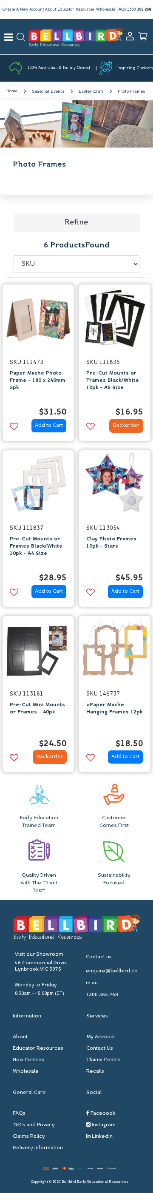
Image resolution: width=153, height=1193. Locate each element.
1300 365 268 (139, 9)
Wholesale (105, 9)
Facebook (102, 1113)
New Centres (28, 1059)
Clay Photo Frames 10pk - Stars (111, 543)
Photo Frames (131, 91)
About (50, 9)
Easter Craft (91, 91)
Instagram (103, 1125)
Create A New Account (23, 9)
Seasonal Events (48, 91)
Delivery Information (38, 1147)
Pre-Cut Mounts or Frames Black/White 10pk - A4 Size (36, 546)
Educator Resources (75, 9)
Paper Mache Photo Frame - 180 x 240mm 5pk (37, 380)
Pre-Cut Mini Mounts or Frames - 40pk (37, 708)
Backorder (126, 425)
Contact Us (99, 1048)
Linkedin (102, 1136)
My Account (100, 1037)
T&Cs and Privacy (34, 1125)
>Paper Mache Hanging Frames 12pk (114, 708)
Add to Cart (49, 425)
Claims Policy (29, 1136)
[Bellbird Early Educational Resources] (75, 36)
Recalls (95, 1071)
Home (11, 91)
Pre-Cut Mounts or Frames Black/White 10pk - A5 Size (112, 380)
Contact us (99, 957)
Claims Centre (103, 1059)
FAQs (121, 9)
